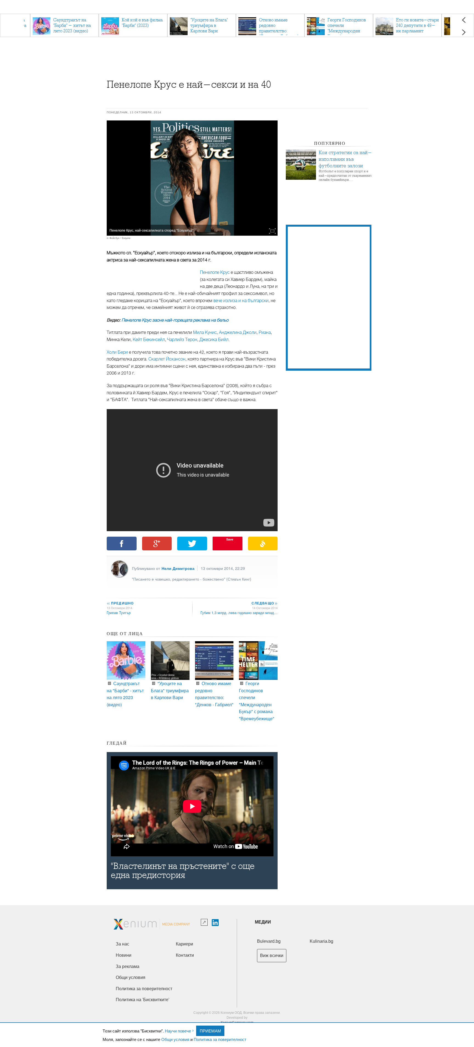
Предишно (120, 603)
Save (229, 539)
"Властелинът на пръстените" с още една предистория (183, 870)
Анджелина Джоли (237, 332)
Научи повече (178, 1031)
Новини (123, 955)
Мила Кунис (204, 332)
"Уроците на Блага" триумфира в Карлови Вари (170, 690)
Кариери (184, 944)
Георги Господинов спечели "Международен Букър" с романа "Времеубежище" (256, 701)
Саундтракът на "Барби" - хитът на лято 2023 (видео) (125, 694)
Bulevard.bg (269, 941)
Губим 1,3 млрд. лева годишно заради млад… (239, 612)
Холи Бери (117, 352)
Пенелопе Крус (215, 272)
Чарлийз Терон (182, 339)
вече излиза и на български (241, 300)
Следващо (264, 603)
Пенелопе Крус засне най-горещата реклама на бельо (175, 320)
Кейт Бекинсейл (149, 339)
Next (464, 32)
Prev (464, 20)
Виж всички (271, 955)
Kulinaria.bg (321, 941)
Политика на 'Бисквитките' (142, 999)
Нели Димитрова (178, 568)
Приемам (210, 1031)
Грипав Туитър (119, 612)
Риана (265, 332)
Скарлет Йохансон (166, 359)
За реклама (127, 966)
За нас (122, 944)
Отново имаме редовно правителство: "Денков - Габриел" (214, 694)
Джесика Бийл (213, 339)
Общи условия (175, 1039)
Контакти (185, 955)
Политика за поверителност (220, 1039)
